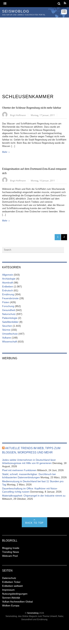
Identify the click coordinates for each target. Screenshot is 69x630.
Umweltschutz (10, 333)
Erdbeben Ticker (11, 581)
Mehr (4, 152)
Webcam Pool (10, 555)
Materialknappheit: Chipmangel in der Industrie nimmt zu (33, 495)
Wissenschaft (9, 341)
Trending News (10, 551)
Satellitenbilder (10, 321)
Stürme (6, 329)
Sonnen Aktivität (11, 597)
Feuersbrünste (10, 298)
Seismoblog (33, 613)
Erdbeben (7, 286)
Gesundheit (8, 310)
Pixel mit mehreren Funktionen (19, 470)
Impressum (8, 589)
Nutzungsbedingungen (14, 593)
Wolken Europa (10, 605)
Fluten (5, 302)
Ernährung (8, 294)
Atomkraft (7, 282)
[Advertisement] (34, 54)
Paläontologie (9, 318)
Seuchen (7, 325)
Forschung (8, 306)
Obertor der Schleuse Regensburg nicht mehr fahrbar (31, 107)
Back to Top (34, 523)
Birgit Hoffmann (18, 115)
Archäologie (8, 278)
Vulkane (6, 337)
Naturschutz (9, 314)
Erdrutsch (7, 290)
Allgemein (7, 274)
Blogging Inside (10, 548)
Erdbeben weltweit (12, 585)
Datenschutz (9, 578)
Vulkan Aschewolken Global (17, 601)
